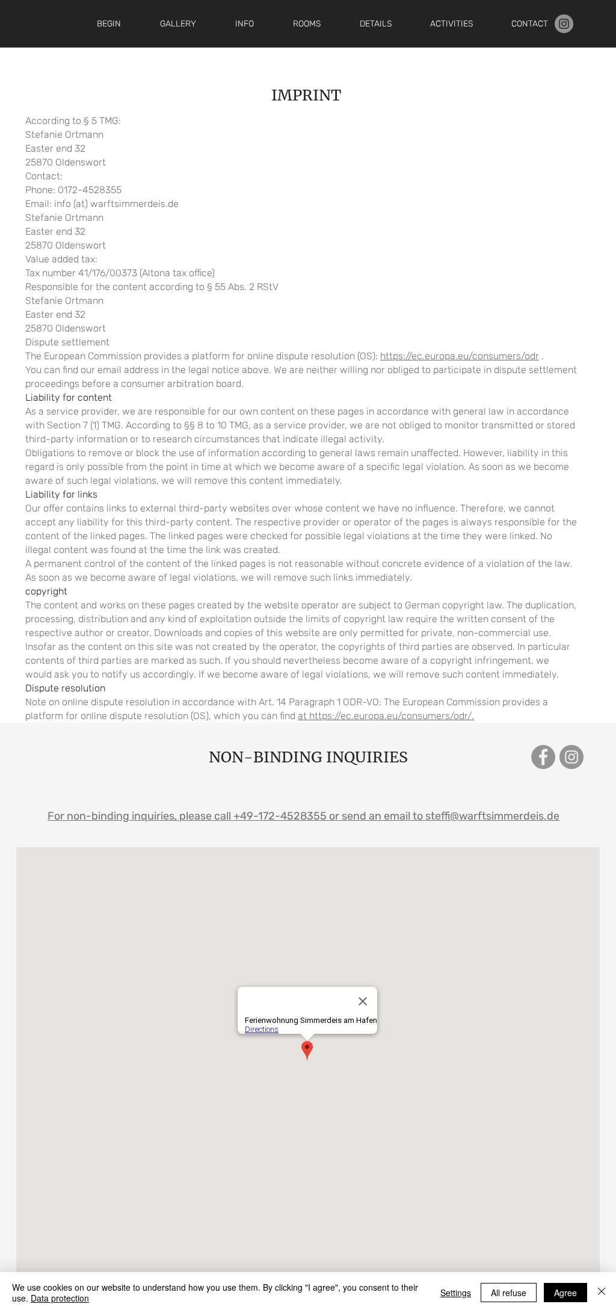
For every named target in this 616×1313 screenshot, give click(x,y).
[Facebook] (543, 757)
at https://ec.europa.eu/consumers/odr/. (386, 715)
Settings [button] (455, 1293)
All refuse (508, 1293)
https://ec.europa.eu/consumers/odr (459, 356)
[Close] (601, 1292)
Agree (565, 1293)
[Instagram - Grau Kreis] (564, 23)
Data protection (60, 1298)
